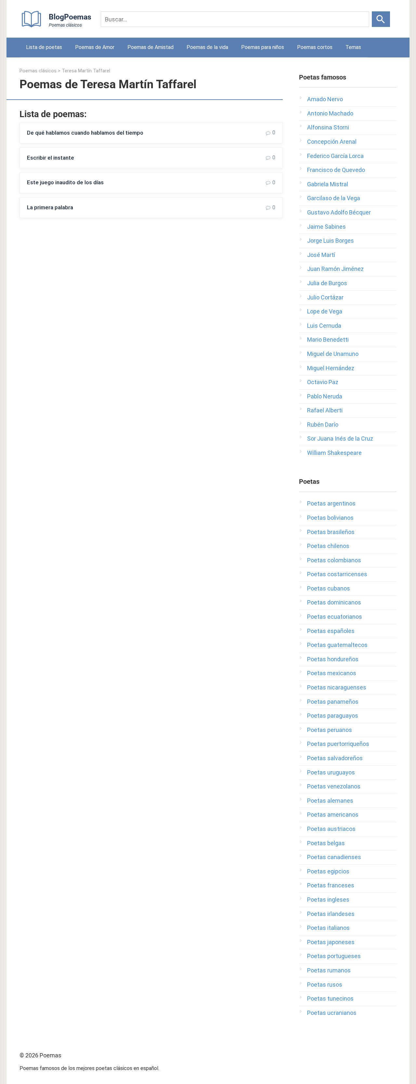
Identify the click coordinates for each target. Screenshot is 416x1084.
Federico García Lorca (335, 155)
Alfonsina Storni (328, 127)
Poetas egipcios (328, 871)
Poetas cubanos (328, 588)
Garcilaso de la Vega (333, 198)
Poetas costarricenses (337, 574)
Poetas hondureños (332, 659)
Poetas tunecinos (330, 998)
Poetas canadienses (334, 857)
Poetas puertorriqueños (338, 743)
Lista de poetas (44, 47)
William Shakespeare (334, 452)
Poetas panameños (332, 701)
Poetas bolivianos (330, 517)
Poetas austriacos (331, 828)
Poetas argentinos (331, 503)
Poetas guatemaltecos (337, 644)
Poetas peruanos (329, 729)
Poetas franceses (330, 885)
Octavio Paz (322, 382)
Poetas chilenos (328, 545)
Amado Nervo (325, 99)
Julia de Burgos (327, 283)
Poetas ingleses (328, 899)
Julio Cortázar (325, 297)
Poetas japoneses (331, 942)
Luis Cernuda (324, 325)
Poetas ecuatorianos (334, 616)
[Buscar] (381, 19)
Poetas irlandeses (331, 913)
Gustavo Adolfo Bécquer (339, 212)
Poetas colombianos (334, 560)
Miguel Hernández (330, 368)
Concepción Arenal (332, 141)
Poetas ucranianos (332, 1012)
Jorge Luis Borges (330, 240)
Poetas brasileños (331, 532)
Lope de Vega (324, 311)
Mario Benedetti (328, 339)
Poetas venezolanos (333, 786)
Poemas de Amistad (150, 47)
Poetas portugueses (334, 956)
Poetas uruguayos (331, 772)
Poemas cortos (314, 47)
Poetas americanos (332, 814)
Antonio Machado (330, 113)
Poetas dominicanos (334, 602)
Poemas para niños (262, 47)
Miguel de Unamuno (332, 353)
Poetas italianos (328, 927)
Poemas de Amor (94, 47)
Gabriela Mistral (327, 184)
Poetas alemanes (330, 800)
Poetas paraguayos (332, 715)
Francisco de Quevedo (336, 169)
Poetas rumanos (329, 970)
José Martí (321, 254)
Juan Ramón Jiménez (335, 268)
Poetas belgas (326, 843)
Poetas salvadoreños (335, 758)
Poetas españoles (331, 630)
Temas (353, 47)
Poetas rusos (324, 984)
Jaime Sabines (326, 226)
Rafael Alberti (325, 410)
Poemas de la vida (207, 47)
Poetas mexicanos (331, 673)
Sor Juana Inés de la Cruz (340, 438)
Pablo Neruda (324, 396)
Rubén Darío (322, 424)
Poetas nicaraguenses (336, 687)
